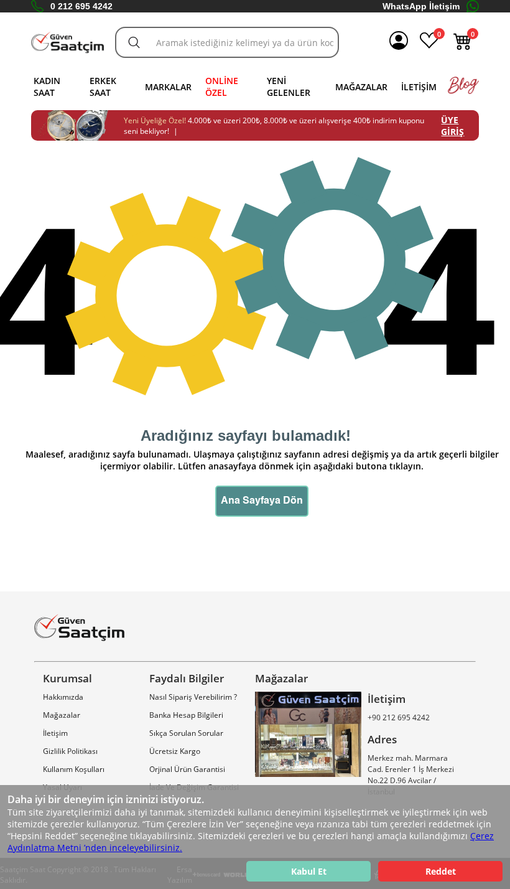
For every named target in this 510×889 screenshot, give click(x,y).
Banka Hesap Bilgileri (186, 715)
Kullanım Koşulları (73, 769)
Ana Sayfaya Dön (262, 501)
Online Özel (221, 86)
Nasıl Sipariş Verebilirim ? (193, 697)
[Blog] (463, 91)
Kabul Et (309, 871)
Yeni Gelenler (288, 86)
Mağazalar (361, 87)
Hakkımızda (63, 697)
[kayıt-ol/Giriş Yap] (398, 42)
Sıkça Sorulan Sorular (186, 733)
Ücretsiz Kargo (174, 751)
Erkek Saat (103, 86)
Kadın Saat (47, 86)
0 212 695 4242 (81, 6)
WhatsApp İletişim (421, 6)
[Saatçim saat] (67, 42)
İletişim (419, 87)
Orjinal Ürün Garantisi (187, 769)
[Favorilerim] (429, 47)
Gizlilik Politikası (70, 751)
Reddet (440, 871)
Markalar (168, 87)
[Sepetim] (462, 47)
